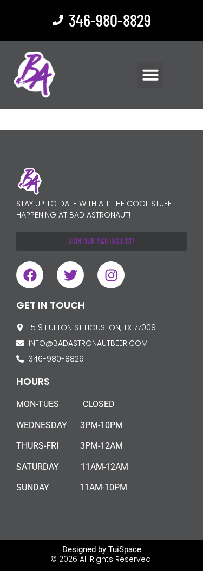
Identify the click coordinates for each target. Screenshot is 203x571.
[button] (150, 75)
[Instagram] (111, 274)
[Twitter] (70, 274)
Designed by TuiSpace (101, 549)
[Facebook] (29, 274)
